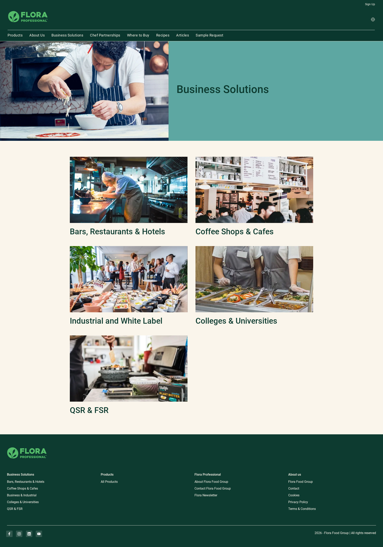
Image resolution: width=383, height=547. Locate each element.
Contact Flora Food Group (212, 488)
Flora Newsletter (205, 495)
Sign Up (370, 4)
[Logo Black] (28, 11)
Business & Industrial (22, 495)
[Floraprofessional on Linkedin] (29, 534)
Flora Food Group (300, 482)
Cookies (293, 495)
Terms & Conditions (302, 509)
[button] (373, 20)
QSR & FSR (15, 509)
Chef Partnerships (105, 35)
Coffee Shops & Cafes (22, 488)
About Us (37, 35)
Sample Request (209, 35)
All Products (109, 482)
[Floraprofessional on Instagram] (19, 534)
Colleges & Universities (23, 502)
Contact (293, 488)
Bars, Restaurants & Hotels (25, 482)
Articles (182, 35)
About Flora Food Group (211, 482)
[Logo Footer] (27, 446)
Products (15, 35)
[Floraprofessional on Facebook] (9, 534)
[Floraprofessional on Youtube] (39, 534)
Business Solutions (67, 35)
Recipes (163, 35)
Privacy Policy (298, 502)
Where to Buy (138, 35)
